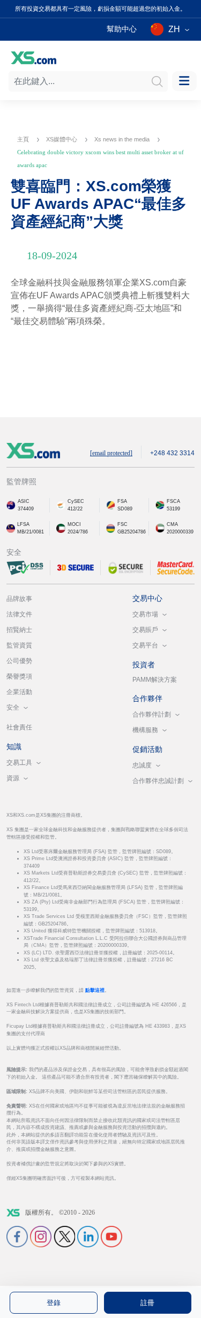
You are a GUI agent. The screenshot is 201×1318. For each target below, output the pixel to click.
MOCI (74, 524)
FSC (122, 524)
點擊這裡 (95, 990)
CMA (172, 524)
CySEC (76, 501)
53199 (173, 508)
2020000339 (180, 531)
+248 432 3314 (172, 453)
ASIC (23, 501)
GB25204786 (131, 531)
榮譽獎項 (19, 676)
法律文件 (19, 614)
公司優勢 (19, 661)
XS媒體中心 (62, 139)
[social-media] (17, 1236)
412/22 (75, 508)
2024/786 (78, 531)
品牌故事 (19, 598)
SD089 (124, 508)
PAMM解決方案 (154, 679)
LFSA (23, 524)
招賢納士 (19, 630)
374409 (26, 508)
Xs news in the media (122, 139)
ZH (174, 29)
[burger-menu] (184, 81)
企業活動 (19, 692)
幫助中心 (122, 29)
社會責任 (19, 727)
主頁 (24, 139)
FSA (122, 501)
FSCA (173, 501)
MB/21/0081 (30, 531)
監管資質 (19, 645)
